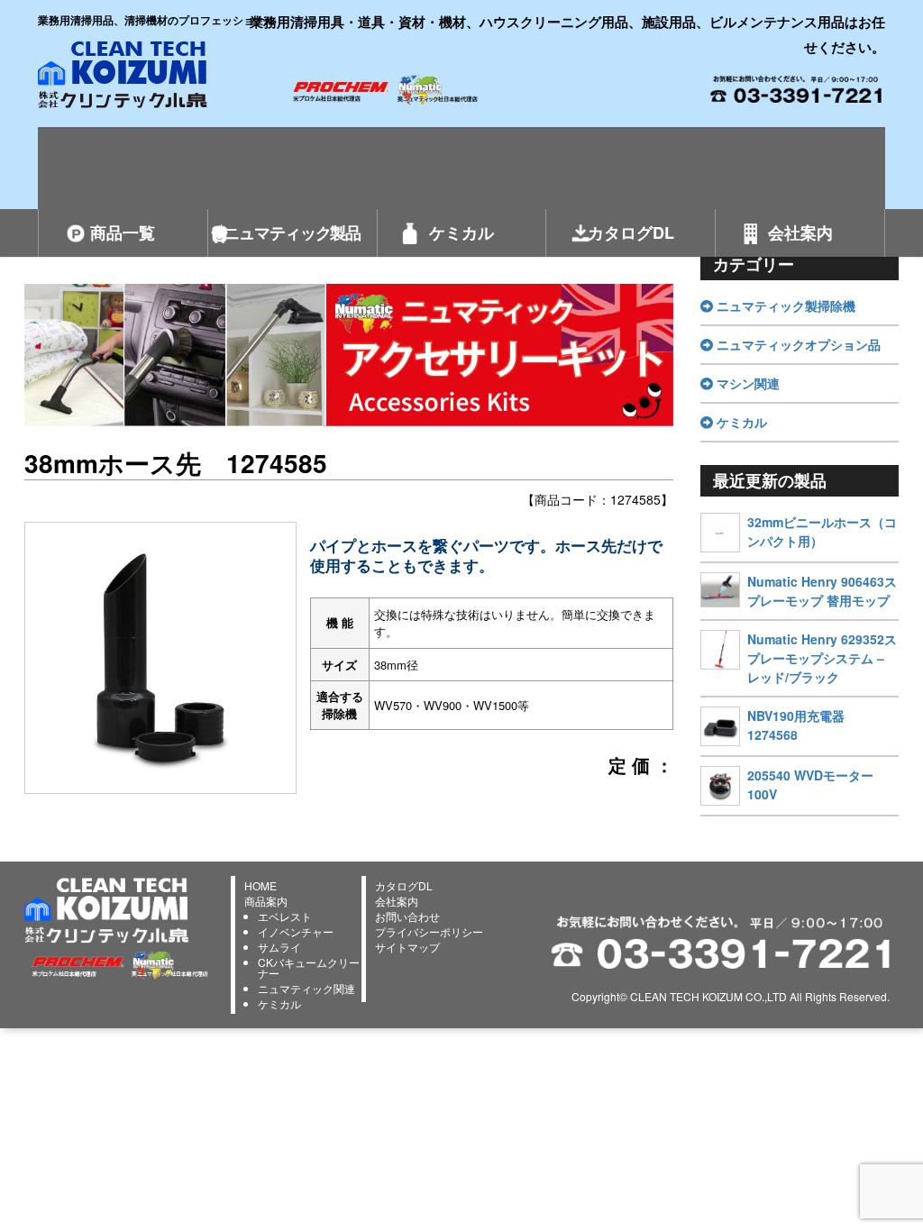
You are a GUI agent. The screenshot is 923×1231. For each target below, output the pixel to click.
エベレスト (285, 916)
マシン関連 (746, 383)
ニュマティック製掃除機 (784, 305)
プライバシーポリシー (429, 931)
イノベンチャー (296, 931)
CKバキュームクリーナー (309, 967)
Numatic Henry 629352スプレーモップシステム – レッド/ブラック (822, 658)
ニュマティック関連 (306, 988)
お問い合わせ (407, 916)
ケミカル (461, 232)
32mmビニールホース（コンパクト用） (822, 531)
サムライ (279, 946)
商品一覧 (122, 232)
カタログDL (631, 232)
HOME (260, 885)
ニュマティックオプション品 (797, 344)
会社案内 (800, 232)
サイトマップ (407, 946)
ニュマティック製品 (292, 232)
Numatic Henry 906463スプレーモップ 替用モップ (822, 590)
